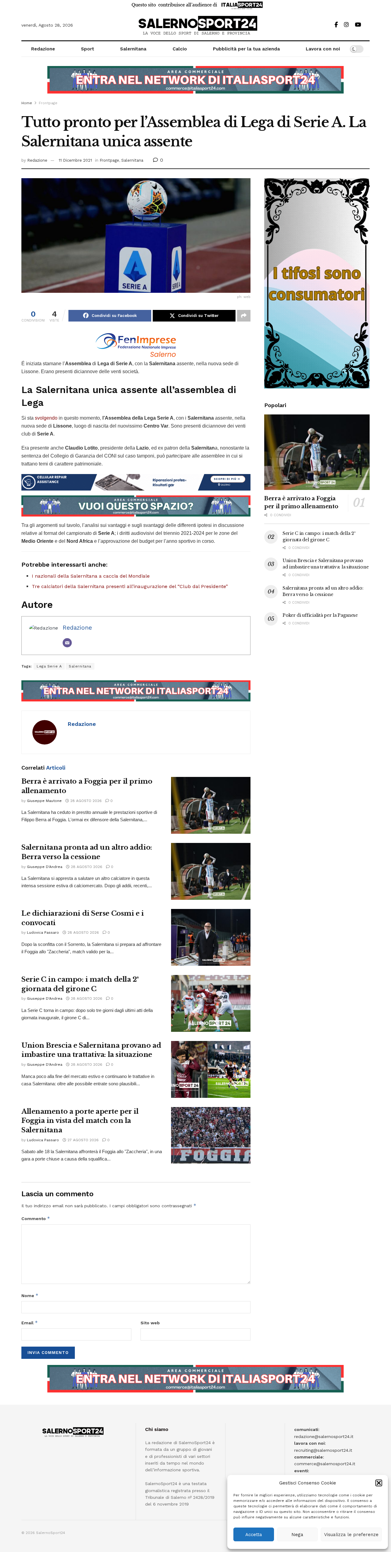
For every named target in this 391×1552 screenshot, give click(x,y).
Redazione (43, 49)
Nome (29, 1295)
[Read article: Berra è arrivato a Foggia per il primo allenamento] (210, 805)
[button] (379, 1483)
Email (29, 1323)
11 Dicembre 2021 (75, 160)
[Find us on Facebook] (336, 24)
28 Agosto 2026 (85, 801)
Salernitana (133, 49)
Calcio (180, 49)
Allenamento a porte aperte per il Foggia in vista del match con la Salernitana (79, 1121)
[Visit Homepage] (196, 25)
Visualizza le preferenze (351, 1534)
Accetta (253, 1534)
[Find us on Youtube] (358, 24)
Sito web (150, 1322)
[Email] (67, 642)
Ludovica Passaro (43, 932)
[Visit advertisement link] (195, 84)
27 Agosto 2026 (82, 1140)
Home (26, 103)
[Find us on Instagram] (346, 24)
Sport (87, 49)
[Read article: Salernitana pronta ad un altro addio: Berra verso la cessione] (210, 871)
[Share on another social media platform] (243, 316)
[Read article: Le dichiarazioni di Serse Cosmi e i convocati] (210, 937)
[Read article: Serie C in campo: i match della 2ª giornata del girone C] (210, 1003)
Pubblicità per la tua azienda (246, 49)
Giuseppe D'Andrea (44, 867)
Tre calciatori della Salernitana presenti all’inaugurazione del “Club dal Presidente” (130, 586)
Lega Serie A (49, 666)
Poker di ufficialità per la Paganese (320, 615)
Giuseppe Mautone (44, 801)
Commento (35, 1218)
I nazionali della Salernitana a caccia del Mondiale (91, 576)
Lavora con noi (323, 49)
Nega (297, 1534)
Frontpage (48, 103)
